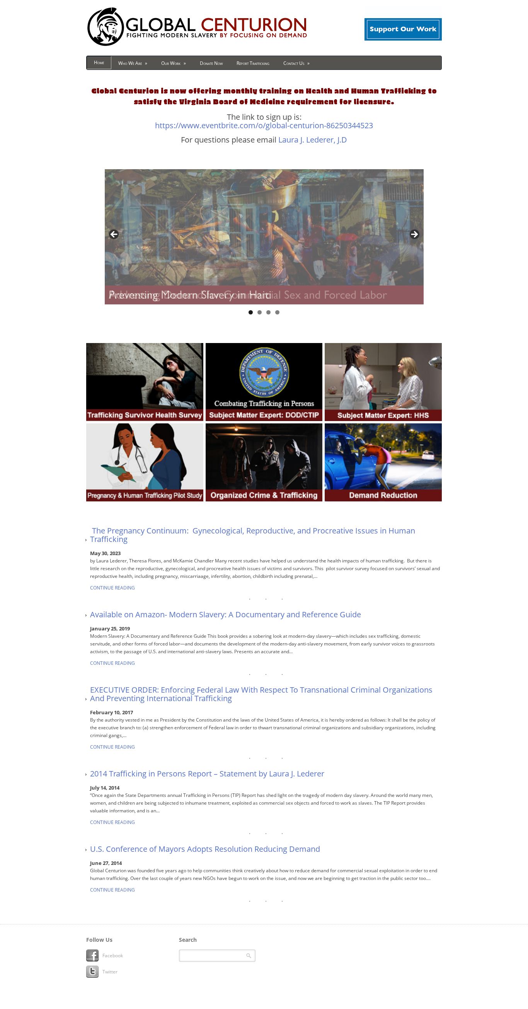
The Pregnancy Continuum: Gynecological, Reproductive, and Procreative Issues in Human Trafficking (252, 535)
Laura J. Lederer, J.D (312, 139)
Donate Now (211, 63)
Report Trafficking (253, 63)
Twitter (110, 971)
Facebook (112, 955)
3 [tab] (268, 312)
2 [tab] (259, 312)
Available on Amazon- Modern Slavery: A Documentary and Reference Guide (225, 614)
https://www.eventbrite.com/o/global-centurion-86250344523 (264, 125)
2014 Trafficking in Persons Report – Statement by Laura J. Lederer (207, 773)
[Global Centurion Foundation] (197, 45)
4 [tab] (277, 312)
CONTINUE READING (112, 587)
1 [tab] (251, 312)
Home (99, 62)
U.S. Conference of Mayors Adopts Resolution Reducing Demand (205, 849)
